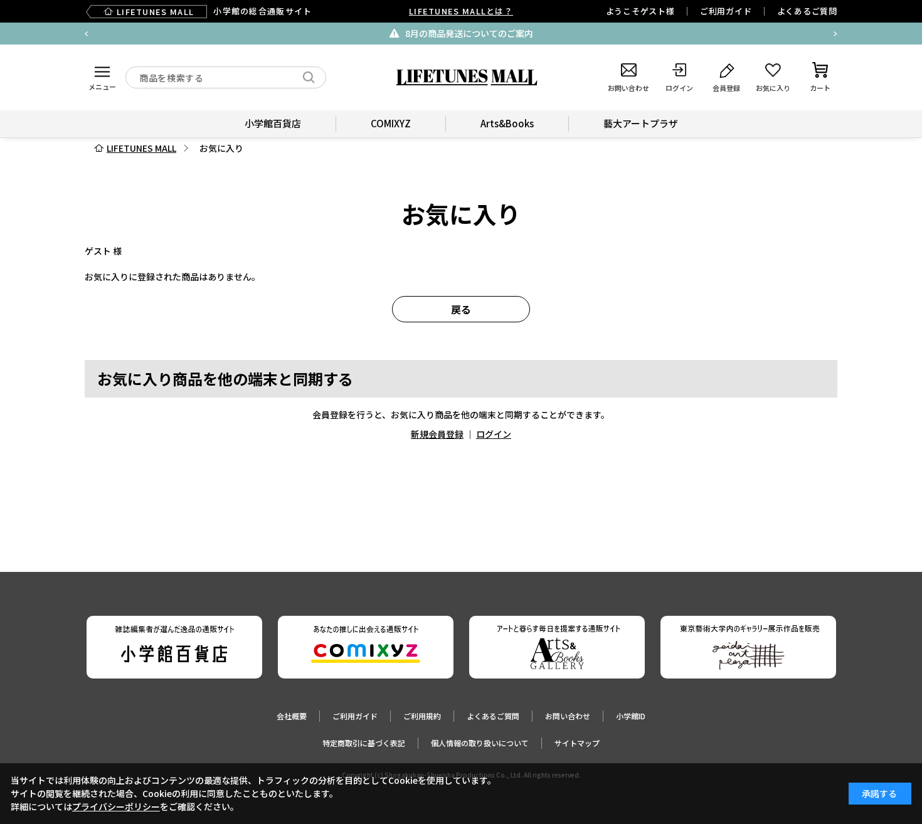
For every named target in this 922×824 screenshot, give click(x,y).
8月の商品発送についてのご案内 (469, 33)
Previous (86, 33)
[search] (309, 77)
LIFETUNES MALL (141, 148)
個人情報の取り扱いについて (480, 742)
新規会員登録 (437, 434)
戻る (461, 309)
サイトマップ (577, 742)
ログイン (493, 434)
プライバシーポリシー (116, 806)
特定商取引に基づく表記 (363, 742)
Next (835, 33)
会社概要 (292, 715)
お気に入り (221, 148)
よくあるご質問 (807, 11)
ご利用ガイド (726, 11)
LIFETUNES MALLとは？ (461, 11)
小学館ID (630, 715)
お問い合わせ (567, 715)
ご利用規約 (422, 715)
